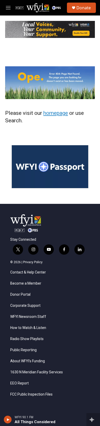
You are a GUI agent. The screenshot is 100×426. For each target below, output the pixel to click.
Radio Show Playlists (27, 339)
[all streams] (93, 419)
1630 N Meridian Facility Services (36, 372)
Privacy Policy (33, 262)
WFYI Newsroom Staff (28, 317)
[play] (8, 419)
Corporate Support (25, 306)
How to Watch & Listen (28, 328)
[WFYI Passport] (50, 166)
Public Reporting (23, 350)
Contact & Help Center (28, 272)
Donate (83, 7)
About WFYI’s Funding (27, 361)
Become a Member (25, 283)
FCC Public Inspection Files (31, 394)
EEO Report (19, 383)
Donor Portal (20, 294)
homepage (55, 113)
